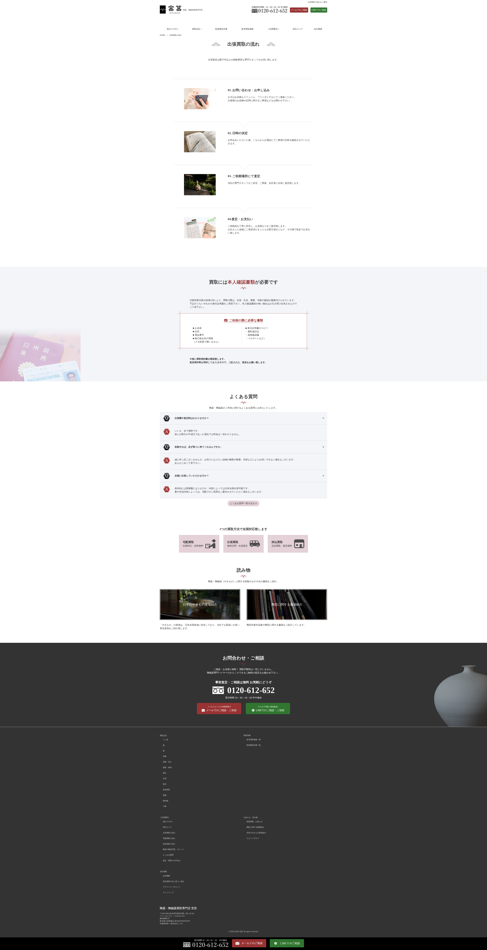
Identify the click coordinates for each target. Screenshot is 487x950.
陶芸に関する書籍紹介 (255, 827)
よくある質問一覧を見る (242, 503)
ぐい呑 (165, 740)
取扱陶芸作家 (221, 29)
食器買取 (166, 790)
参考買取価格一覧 (254, 740)
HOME (162, 35)
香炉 (164, 773)
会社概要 (318, 29)
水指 (164, 778)
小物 (164, 806)
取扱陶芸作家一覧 (254, 745)
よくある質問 (168, 855)
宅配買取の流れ (169, 838)
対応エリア (298, 29)
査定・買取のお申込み (172, 860)
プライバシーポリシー (172, 887)
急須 (164, 784)
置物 (164, 795)
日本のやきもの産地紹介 (256, 833)
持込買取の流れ (169, 844)
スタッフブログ (253, 838)
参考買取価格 (247, 29)
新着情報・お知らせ (255, 822)
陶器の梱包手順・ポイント (173, 849)
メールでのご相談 (299, 10)
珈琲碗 (165, 801)
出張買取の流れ (169, 833)
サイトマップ (168, 892)
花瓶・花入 (167, 762)
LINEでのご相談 (318, 10)
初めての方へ (173, 29)
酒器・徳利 (167, 767)
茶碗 (164, 756)
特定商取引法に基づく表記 (173, 881)
